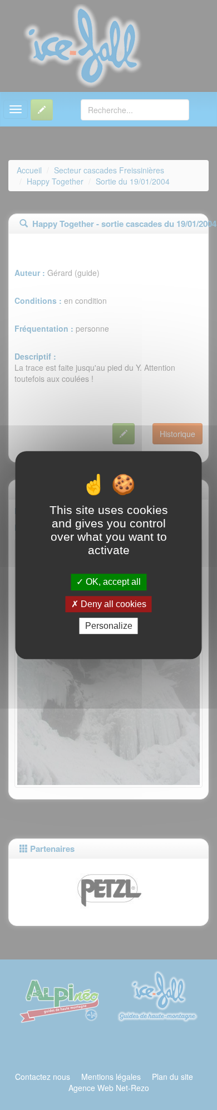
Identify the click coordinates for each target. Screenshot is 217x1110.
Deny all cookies (112, 604)
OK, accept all (112, 582)
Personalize (108, 626)
